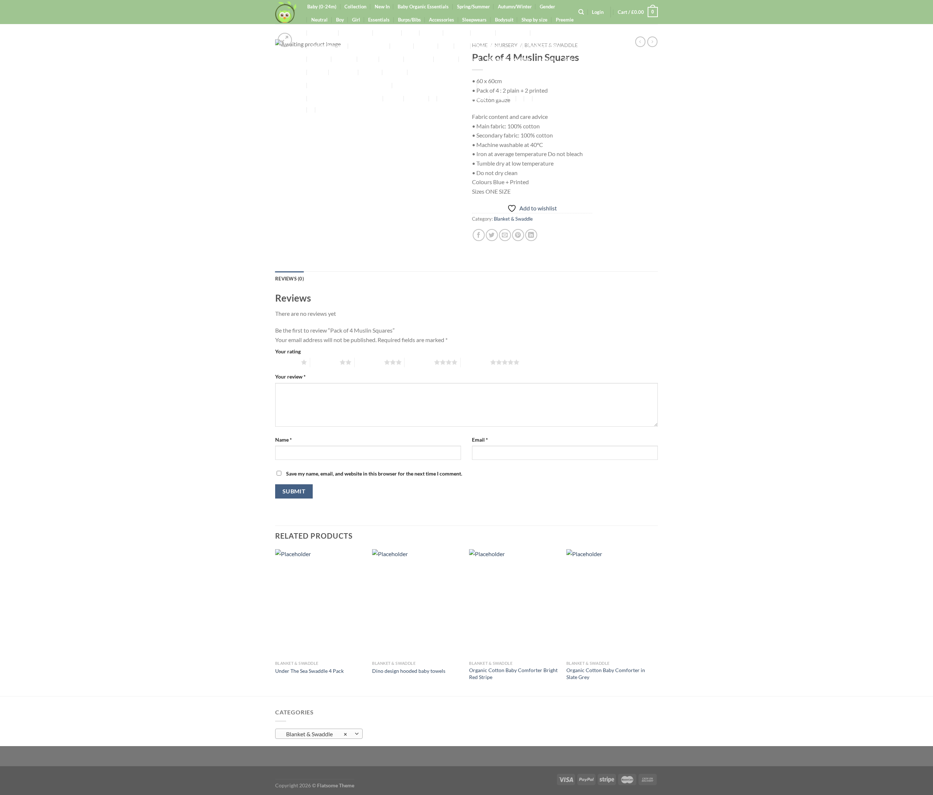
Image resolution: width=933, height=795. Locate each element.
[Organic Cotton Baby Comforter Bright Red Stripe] (514, 603)
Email (480, 440)
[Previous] (275, 621)
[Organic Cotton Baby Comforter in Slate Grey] (611, 603)
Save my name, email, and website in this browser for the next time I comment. (374, 473)
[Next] (655, 621)
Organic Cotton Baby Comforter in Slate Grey (605, 673)
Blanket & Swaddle (513, 219)
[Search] (581, 12)
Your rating (288, 351)
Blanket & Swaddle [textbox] (315, 734)
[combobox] (319, 734)
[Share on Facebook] (479, 235)
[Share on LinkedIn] (531, 235)
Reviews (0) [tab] (289, 279)
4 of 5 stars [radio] (419, 362)
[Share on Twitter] (492, 235)
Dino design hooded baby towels (408, 671)
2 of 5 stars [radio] (325, 362)
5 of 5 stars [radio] (475, 362)
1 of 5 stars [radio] (286, 362)
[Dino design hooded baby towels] (417, 603)
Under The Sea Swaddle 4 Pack (309, 671)
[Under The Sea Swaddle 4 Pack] (320, 603)
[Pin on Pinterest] (518, 235)
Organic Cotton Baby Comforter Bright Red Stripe (513, 673)
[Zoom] (285, 40)
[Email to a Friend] (505, 235)
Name (283, 440)
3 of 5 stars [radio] (369, 362)
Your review (290, 376)
